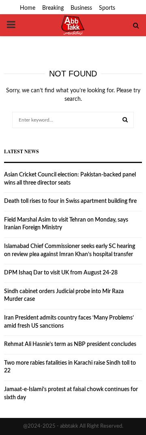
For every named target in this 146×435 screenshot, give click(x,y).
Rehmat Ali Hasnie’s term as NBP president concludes (70, 344)
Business (81, 8)
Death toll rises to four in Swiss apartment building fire (70, 201)
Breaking (53, 8)
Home (27, 8)
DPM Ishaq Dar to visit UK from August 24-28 (61, 273)
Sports (107, 8)
